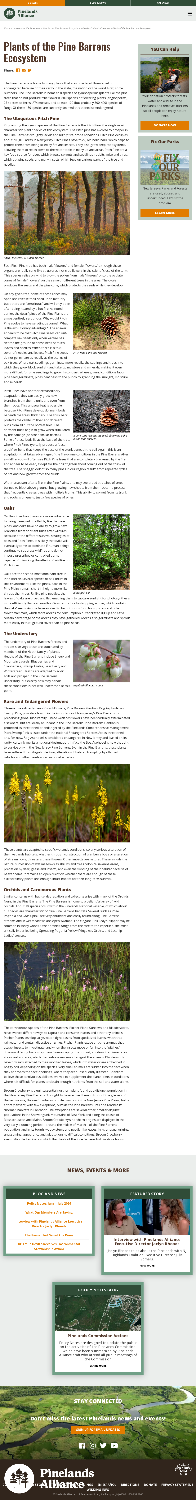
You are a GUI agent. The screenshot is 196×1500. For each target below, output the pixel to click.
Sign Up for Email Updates (98, 1430)
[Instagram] (92, 1445)
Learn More (165, 213)
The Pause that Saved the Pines (49, 1235)
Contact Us (12, 1485)
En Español (107, 1485)
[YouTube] (113, 1445)
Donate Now (165, 125)
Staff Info (57, 1485)
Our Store (36, 1485)
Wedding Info (98, 1490)
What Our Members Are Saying (49, 1212)
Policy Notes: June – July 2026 (49, 1203)
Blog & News (98, 2)
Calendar (163, 2)
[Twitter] (103, 1445)
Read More (147, 1265)
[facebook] (18, 70)
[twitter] (29, 70)
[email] (24, 70)
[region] (67, 803)
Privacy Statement (177, 1485)
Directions (130, 1485)
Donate (33, 2)
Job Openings (82, 1485)
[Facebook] (82, 1445)
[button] (96, 14)
